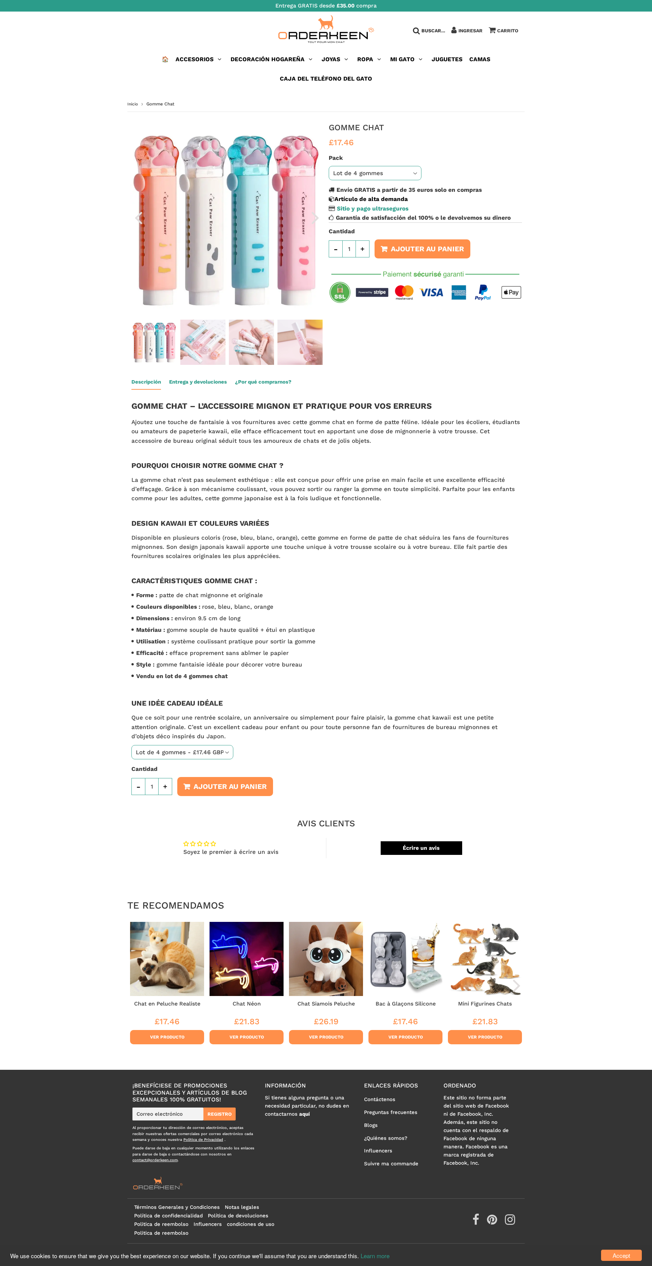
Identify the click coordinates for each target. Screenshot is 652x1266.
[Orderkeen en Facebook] (477, 1222)
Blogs (371, 1125)
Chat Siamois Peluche (326, 1003)
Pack (336, 157)
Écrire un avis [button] (421, 848)
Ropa (365, 59)
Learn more (375, 1255)
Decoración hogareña (268, 59)
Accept (621, 1255)
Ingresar (470, 30)
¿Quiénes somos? (385, 1138)
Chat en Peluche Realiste (167, 1003)
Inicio (132, 104)
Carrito (507, 30)
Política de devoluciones (238, 1216)
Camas (479, 59)
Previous (138, 217)
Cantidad (342, 231)
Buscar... (433, 30)
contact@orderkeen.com (155, 1160)
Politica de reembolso (161, 1224)
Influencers (378, 1151)
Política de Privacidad (203, 1139)
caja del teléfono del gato (326, 78)
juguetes (447, 59)
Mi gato (402, 59)
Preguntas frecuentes (390, 1112)
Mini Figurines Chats (485, 1003)
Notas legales (242, 1207)
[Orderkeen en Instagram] (510, 1222)
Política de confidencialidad (168, 1216)
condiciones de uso (250, 1224)
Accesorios (195, 59)
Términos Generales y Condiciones (177, 1207)
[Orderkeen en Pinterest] (493, 1222)
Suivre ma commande (391, 1164)
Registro (219, 1114)
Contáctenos (379, 1099)
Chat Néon (247, 1003)
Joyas (331, 59)
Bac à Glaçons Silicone (406, 1003)
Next (315, 217)
